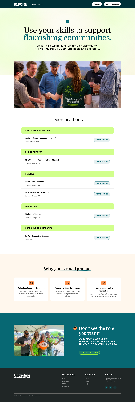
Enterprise (65, 386)
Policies (87, 379)
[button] (37, 4)
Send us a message (89, 352)
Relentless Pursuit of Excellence (31, 288)
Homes (64, 379)
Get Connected (112, 4)
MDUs (64, 384)
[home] (20, 4)
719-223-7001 (110, 381)
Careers (87, 381)
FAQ (86, 384)
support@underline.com (113, 379)
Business (65, 381)
